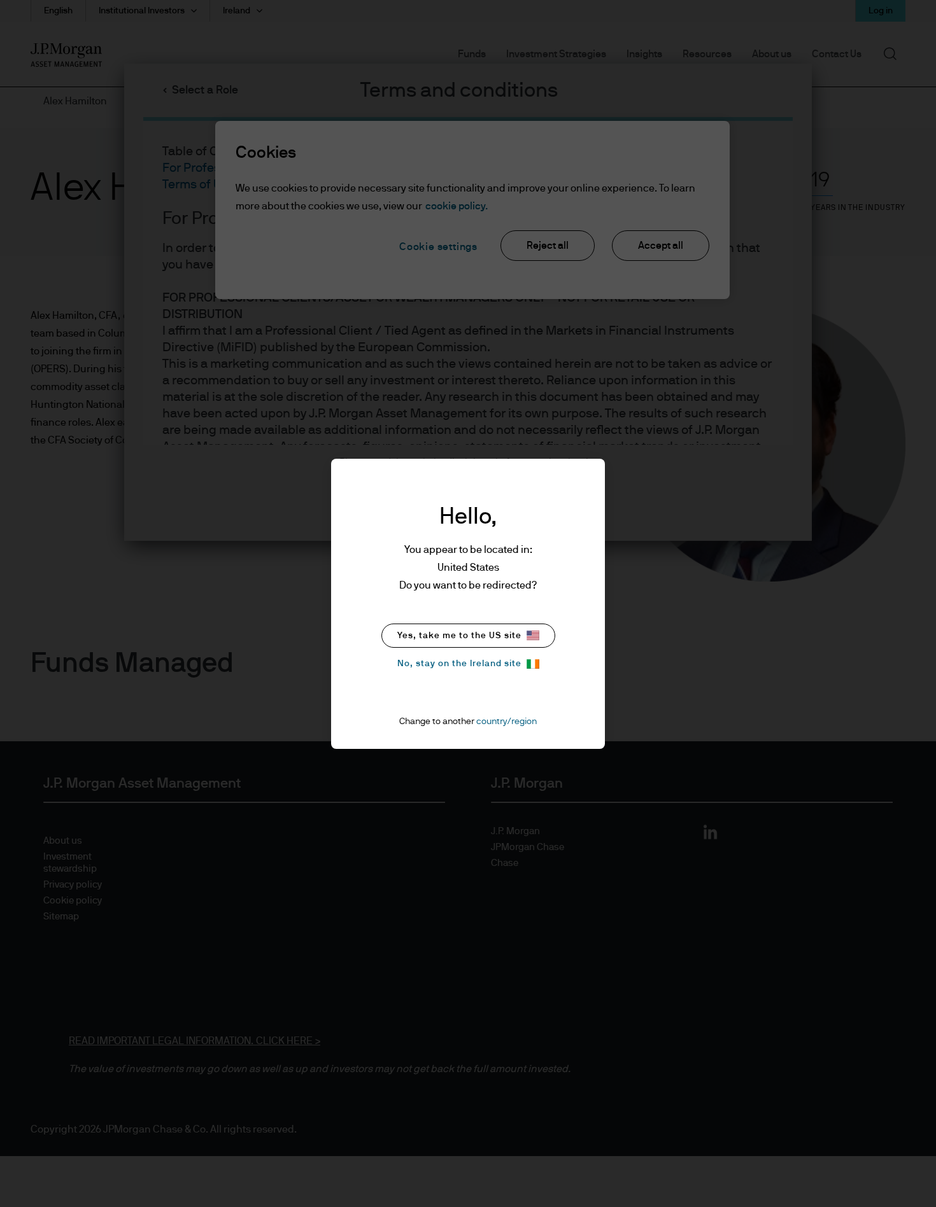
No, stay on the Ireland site (459, 663)
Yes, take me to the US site (459, 635)
